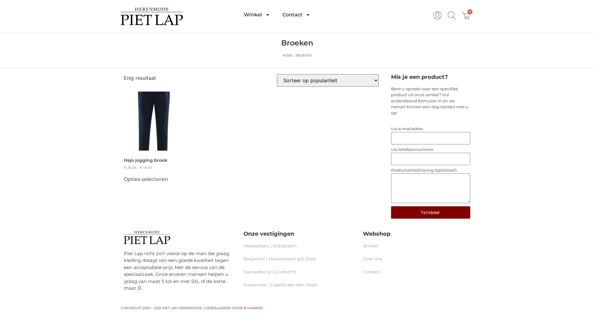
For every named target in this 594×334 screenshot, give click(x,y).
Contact (292, 15)
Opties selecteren (146, 179)
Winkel (253, 15)
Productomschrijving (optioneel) (424, 170)
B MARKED (253, 308)
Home (287, 55)
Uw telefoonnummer (412, 150)
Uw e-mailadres (407, 129)
